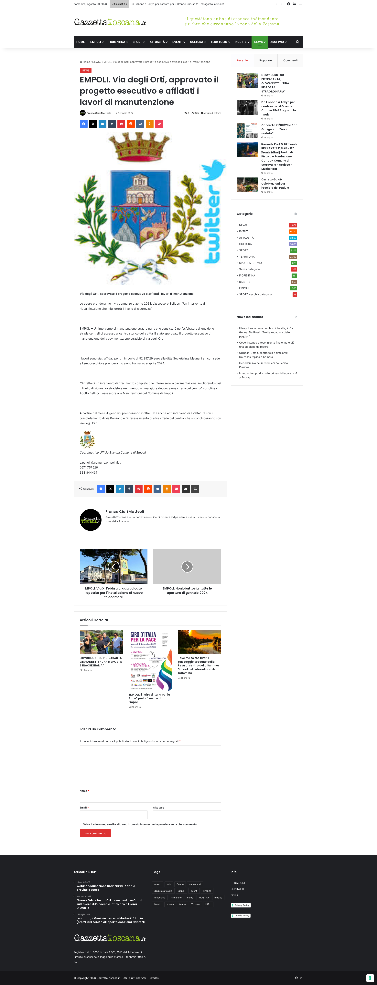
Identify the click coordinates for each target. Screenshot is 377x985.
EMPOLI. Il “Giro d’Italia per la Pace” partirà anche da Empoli (149, 698)
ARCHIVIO (277, 41)
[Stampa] (195, 489)
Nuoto (157, 904)
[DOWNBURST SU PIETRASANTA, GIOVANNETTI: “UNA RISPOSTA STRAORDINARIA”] (101, 642)
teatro (182, 904)
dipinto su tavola (163, 890)
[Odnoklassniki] (150, 124)
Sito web (158, 807)
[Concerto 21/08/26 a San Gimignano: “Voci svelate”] (247, 130)
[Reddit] (131, 124)
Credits (154, 977)
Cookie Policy (242, 915)
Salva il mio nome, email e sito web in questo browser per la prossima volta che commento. (140, 824)
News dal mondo (250, 317)
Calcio (180, 884)
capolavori (195, 884)
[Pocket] (159, 124)
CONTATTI (237, 889)
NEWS (258, 41)
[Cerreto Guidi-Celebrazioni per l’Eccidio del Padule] (247, 184)
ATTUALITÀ (157, 41)
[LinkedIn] (102, 124)
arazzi (157, 884)
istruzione (176, 897)
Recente (242, 60)
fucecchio (159, 897)
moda (190, 897)
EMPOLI (95, 41)
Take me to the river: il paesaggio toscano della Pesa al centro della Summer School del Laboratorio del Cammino (198, 665)
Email (84, 807)
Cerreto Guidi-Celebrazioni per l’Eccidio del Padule (275, 183)
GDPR (234, 895)
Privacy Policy (242, 905)
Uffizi (208, 904)
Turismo (195, 904)
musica (218, 897)
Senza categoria (249, 269)
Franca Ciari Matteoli (99, 113)
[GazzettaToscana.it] (110, 22)
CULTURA (196, 41)
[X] (93, 124)
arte (169, 884)
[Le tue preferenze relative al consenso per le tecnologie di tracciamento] (370, 978)
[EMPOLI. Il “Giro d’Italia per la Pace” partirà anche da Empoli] (150, 660)
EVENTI (177, 41)
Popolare (265, 60)
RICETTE (241, 41)
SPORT (137, 41)
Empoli (181, 890)
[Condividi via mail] (186, 489)
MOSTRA (204, 897)
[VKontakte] (140, 124)
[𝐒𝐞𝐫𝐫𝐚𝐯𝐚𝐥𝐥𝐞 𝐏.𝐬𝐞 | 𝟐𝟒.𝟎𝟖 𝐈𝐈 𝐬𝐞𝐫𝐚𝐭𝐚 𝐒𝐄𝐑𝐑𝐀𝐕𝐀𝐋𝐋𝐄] (247, 149)
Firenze (207, 890)
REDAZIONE (238, 882)
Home (86, 61)
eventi (194, 890)
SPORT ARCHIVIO (250, 262)
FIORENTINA (117, 41)
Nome (84, 790)
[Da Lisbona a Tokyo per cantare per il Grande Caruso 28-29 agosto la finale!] (247, 107)
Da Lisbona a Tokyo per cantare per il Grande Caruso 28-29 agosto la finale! (278, 108)
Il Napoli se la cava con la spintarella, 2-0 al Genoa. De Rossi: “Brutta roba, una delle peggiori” (266, 332)
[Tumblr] (112, 124)
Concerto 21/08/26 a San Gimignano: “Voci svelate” (162, 4)
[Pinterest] (121, 124)
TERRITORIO (219, 41)
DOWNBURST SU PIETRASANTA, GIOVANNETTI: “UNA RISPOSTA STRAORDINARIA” (101, 661)
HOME (80, 41)
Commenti (290, 60)
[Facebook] (84, 124)
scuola (170, 904)
